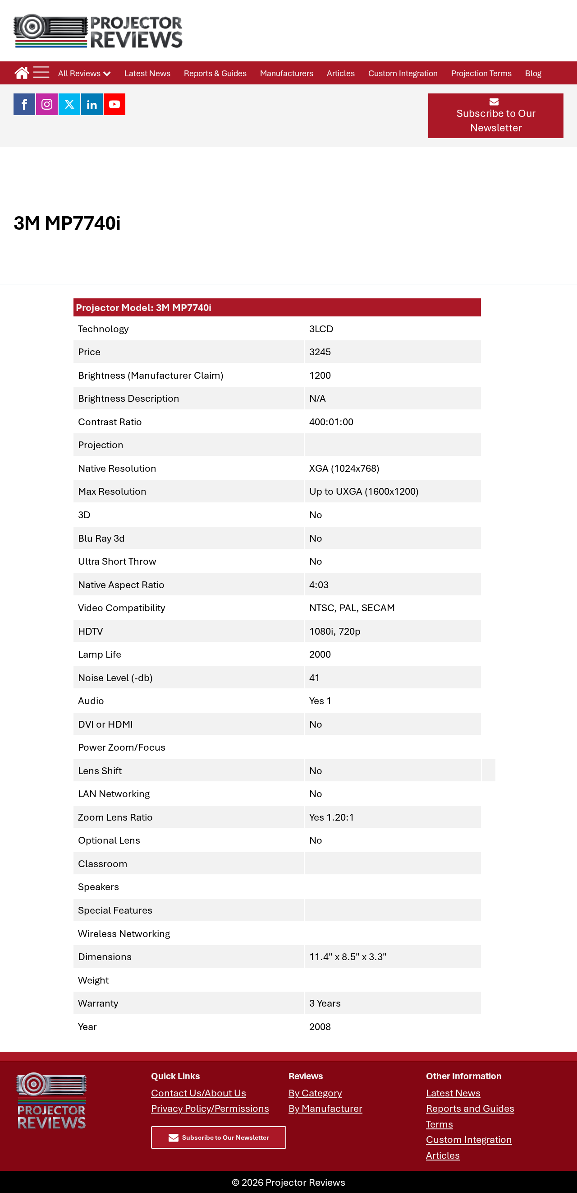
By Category (315, 1092)
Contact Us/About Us (198, 1092)
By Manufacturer (325, 1107)
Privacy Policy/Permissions (210, 1107)
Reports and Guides (470, 1107)
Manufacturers (286, 73)
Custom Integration (403, 73)
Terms (439, 1123)
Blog (533, 73)
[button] (495, 115)
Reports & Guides (215, 73)
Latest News (147, 73)
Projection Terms (481, 73)
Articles (341, 73)
